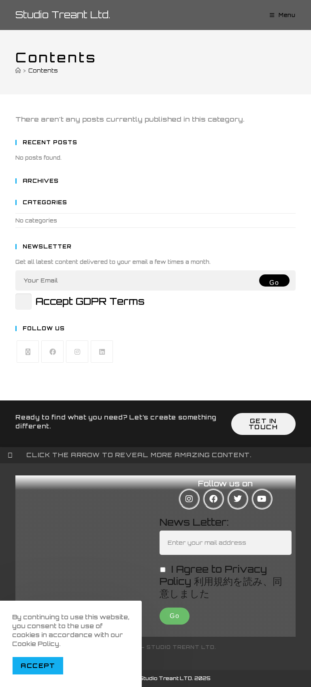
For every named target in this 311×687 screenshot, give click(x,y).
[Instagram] (77, 351)
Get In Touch (263, 424)
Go (274, 282)
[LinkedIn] (102, 351)
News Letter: (194, 522)
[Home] (18, 70)
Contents (43, 70)
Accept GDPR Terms (90, 301)
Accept (38, 666)
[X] (28, 351)
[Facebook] (52, 351)
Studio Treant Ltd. (63, 15)
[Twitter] (237, 498)
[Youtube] (262, 498)
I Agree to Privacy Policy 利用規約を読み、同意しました (221, 581)
